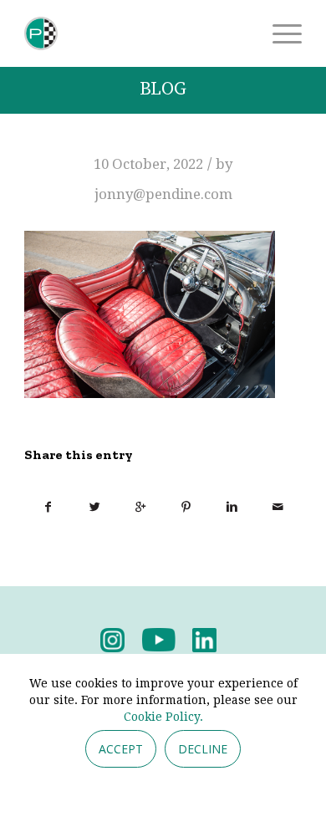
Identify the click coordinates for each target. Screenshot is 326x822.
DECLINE (202, 749)
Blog (163, 89)
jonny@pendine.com (163, 194)
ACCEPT (121, 749)
